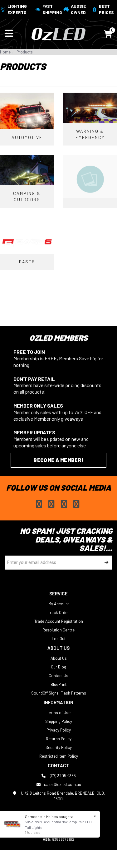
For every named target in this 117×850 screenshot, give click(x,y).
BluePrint (58, 684)
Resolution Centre (58, 629)
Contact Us (58, 675)
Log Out (59, 638)
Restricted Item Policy (58, 756)
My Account (58, 603)
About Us (59, 658)
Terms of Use (59, 712)
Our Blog (58, 666)
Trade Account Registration (58, 621)
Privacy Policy (58, 730)
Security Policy (59, 747)
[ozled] (58, 33)
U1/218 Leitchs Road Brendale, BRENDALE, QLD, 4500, (62, 796)
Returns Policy (58, 738)
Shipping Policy (58, 721)
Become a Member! (58, 460)
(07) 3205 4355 (62, 775)
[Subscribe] (105, 563)
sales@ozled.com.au (62, 784)
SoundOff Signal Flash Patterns (58, 693)
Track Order (58, 612)
